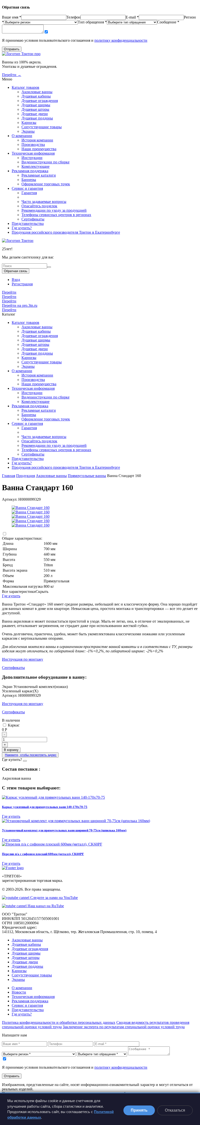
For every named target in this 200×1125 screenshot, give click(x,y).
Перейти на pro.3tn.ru (19, 305)
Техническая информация (33, 153)
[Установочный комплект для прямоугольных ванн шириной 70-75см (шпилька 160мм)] (100, 821)
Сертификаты (32, 219)
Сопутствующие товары (41, 127)
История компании (37, 140)
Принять (139, 1110)
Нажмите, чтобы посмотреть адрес (31, 755)
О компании (22, 136)
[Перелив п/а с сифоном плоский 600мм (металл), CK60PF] (100, 844)
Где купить (11, 596)
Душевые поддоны (37, 118)
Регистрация (22, 284)
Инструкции (31, 158)
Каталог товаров (25, 87)
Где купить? (22, 228)
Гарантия (29, 193)
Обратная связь (15, 271)
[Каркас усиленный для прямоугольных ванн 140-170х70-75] (100, 797)
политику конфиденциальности (120, 40)
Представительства (28, 223)
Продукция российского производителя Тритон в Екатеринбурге (66, 232)
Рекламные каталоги (38, 175)
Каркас (13, 725)
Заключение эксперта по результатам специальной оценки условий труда (124, 1027)
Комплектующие (35, 166)
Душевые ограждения (39, 101)
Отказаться (175, 1110)
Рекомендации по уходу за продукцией (54, 210)
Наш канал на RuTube (45, 906)
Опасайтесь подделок (39, 206)
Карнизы (28, 122)
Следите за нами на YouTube (53, 898)
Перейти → (11, 75)
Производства (33, 144)
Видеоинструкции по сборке (45, 162)
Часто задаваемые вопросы (43, 201)
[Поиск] (49, 267)
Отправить (12, 49)
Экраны (28, 131)
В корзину (11, 750)
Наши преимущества (38, 149)
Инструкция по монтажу (22, 659)
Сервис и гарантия (27, 188)
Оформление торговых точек (45, 184)
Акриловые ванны (36, 92)
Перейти (9, 292)
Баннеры (28, 180)
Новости (19, 992)
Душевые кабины (36, 96)
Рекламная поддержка (30, 171)
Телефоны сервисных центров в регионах (56, 215)
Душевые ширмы (35, 105)
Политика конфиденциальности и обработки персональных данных (58, 1022)
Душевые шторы (35, 109)
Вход (16, 280)
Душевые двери (34, 114)
